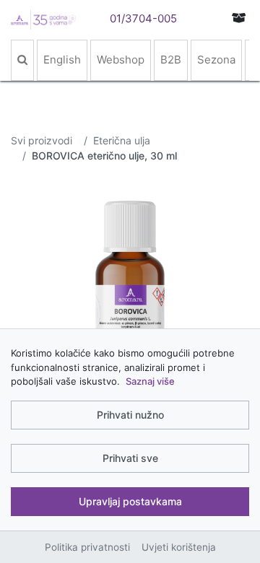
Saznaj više (150, 381)
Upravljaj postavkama (130, 501)
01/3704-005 (143, 18)
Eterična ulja (121, 140)
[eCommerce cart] (239, 18)
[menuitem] (22, 60)
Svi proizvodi (41, 140)
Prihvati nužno (130, 415)
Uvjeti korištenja (179, 547)
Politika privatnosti (87, 547)
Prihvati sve (130, 458)
